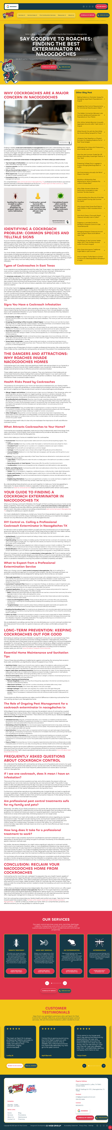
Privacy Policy (83, 1125)
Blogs (33, 34)
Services (10, 1115)
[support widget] (110, 1127)
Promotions (22, 1115)
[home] (8, 15)
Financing (21, 1119)
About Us (71, 15)
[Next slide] (65, 983)
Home (27, 34)
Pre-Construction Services (48, 15)
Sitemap (90, 1125)
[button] (21, 15)
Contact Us (11, 1119)
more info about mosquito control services (36, 648)
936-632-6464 (80, 1099)
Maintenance (22, 1117)
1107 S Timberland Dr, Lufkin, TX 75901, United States (88, 1085)
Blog (19, 1113)
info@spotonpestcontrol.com (85, 1097)
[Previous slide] (47, 983)
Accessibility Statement (71, 1125)
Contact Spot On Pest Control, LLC (52, 183)
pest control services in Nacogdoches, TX (30, 182)
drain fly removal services (22, 487)
